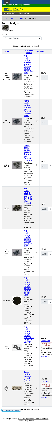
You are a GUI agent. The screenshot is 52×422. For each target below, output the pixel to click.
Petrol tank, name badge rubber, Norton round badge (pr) (27, 286)
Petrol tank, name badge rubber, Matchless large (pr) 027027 (29, 334)
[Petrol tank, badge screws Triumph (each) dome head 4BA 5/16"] (17, 76)
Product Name (29, 51)
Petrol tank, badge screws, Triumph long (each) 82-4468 (28, 153)
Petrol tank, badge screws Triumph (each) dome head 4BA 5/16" (29, 64)
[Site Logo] (26, 9)
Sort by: (5, 34)
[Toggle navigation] (7, 2)
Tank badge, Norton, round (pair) (27, 376)
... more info (45, 341)
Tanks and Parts (16, 18)
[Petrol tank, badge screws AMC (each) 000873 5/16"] (17, 121)
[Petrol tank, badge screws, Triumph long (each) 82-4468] (17, 165)
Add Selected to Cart (11, 410)
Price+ (43, 51)
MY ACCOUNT (9, 13)
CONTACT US (24, 13)
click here (45, 356)
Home (5, 18)
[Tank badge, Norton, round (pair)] (17, 388)
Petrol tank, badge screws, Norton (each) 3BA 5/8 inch (28, 238)
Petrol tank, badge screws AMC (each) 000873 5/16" (27, 108)
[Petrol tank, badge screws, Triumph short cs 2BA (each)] (17, 207)
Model (6, 51)
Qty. (37, 51)
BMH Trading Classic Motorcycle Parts (33, 418)
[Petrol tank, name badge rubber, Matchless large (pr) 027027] (17, 347)
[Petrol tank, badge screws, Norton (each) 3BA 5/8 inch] (17, 252)
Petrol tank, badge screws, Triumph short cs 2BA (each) (28, 195)
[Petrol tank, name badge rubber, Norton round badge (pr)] (17, 300)
